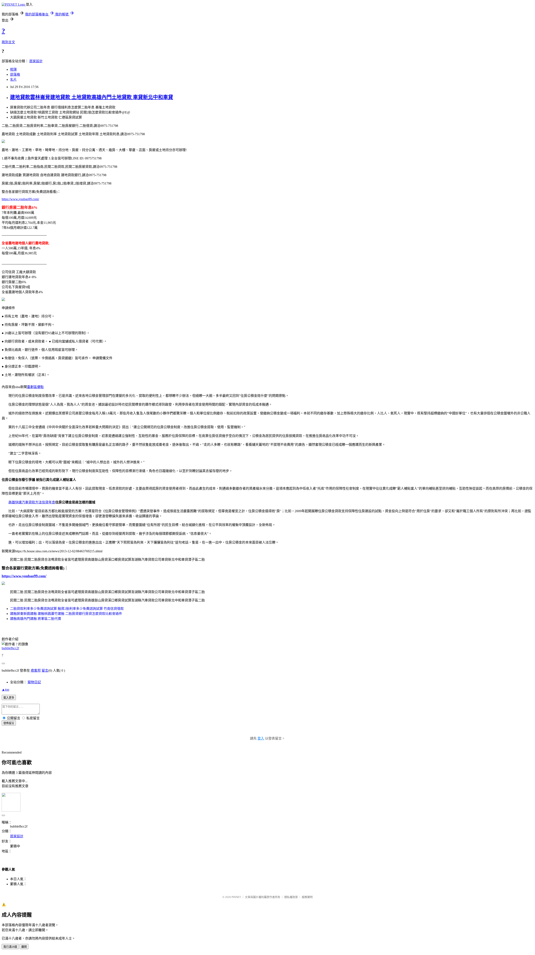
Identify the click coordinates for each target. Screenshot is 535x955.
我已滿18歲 (10, 946)
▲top (5, 689)
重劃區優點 (35, 387)
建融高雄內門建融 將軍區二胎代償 (35, 618)
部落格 (15, 74)
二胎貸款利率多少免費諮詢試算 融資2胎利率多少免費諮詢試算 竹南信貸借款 (67, 608)
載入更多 (8, 697)
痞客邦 (36, 670)
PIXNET (236, 897)
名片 (13, 79)
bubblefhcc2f (10, 648)
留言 (45, 670)
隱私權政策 (291, 897)
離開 (24, 946)
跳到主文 (8, 42)
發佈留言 (8, 723)
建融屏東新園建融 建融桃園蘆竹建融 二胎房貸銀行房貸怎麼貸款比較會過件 (66, 613)
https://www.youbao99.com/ (20, 199)
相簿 (13, 69)
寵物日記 (34, 682)
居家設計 (36, 61)
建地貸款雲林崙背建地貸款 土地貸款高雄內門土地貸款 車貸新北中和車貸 (91, 97)
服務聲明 (307, 897)
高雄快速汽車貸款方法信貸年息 (31, 502)
